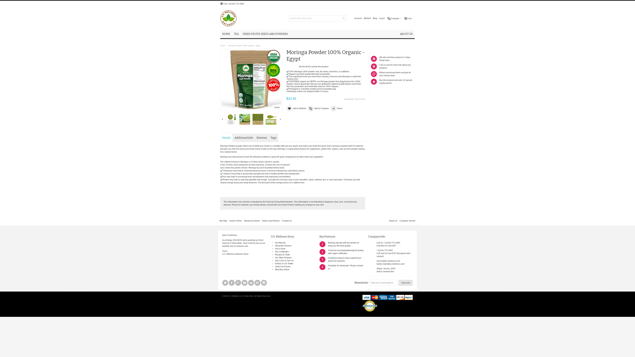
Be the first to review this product (313, 66)
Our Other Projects (283, 258)
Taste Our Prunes (283, 266)
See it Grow (280, 249)
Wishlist (367, 18)
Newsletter (361, 282)
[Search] (343, 18)
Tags (273, 137)
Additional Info (243, 137)
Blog (375, 18)
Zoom (277, 107)
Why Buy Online (282, 269)
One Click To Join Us (284, 260)
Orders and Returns (271, 221)
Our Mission (280, 243)
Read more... (385, 60)
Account (358, 18)
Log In (382, 18)
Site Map (223, 221)
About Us (393, 221)
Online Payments (370, 313)
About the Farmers (283, 246)
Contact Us (287, 221)
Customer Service (408, 221)
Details (226, 137)
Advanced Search (252, 221)
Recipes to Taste (282, 255)
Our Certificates (282, 252)
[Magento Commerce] (228, 18)
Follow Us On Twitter (284, 263)
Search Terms (235, 221)
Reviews (262, 137)
